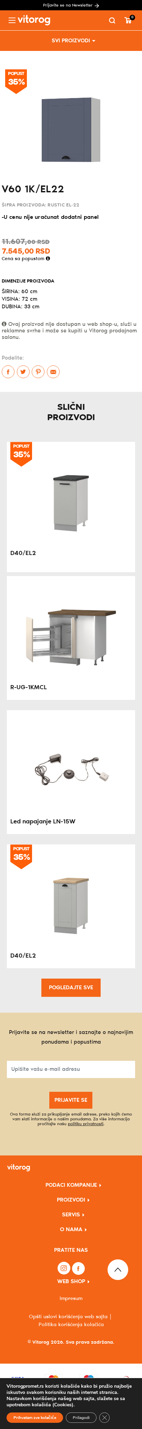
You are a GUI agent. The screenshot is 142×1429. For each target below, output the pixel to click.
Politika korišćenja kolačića (71, 1324)
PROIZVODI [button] (71, 1200)
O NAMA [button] (71, 1230)
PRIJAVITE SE (70, 1100)
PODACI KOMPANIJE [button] (71, 1185)
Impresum (71, 1298)
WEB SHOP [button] (71, 1281)
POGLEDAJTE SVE (71, 988)
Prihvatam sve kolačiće (34, 1417)
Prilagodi (81, 1417)
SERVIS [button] (71, 1215)
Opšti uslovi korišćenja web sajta (68, 1317)
